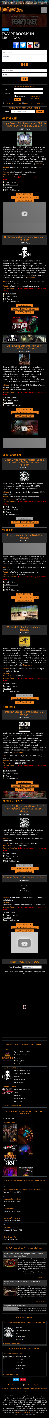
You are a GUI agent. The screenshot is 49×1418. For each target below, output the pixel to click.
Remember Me (20, 96)
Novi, (17, 1333)
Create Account (34, 99)
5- (4, 1224)
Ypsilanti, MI (12, 1192)
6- (4, 1234)
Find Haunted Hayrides (31, 1385)
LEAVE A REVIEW (24, 201)
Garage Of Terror (9, 1087)
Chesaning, (18, 1095)
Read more (39, 164)
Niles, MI (11, 1239)
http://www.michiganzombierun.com (24, 572)
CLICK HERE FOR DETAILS (24, 197)
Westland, (17, 1077)
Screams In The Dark (11, 1227)
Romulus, (17, 1058)
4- (4, 1215)
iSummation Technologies (22, 1412)
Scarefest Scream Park (12, 1199)
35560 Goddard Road (21, 1055)
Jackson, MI (12, 1221)
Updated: (23, 1356)
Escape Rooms (24, 1392)
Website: (6, 172)
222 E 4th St (19, 1359)
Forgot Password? (35, 96)
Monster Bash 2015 (10, 1375)
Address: (6, 167)
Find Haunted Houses (15, 1385)
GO (24, 64)
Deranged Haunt (9, 1049)
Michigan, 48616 (19, 1098)
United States (18, 1064)
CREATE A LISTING (13, 103)
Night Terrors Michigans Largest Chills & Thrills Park (22, 1189)
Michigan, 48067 (21, 1365)
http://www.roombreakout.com (22, 760)
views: (19, 1328)
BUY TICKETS (24, 194)
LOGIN (17, 99)
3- (4, 1205)
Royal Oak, (19, 1362)
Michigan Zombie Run (11, 1344)
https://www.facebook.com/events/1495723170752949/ (24, 905)
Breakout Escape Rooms (12, 1354)
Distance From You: (10, 177)
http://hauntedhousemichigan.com (23, 172)
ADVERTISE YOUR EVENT (35, 103)
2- (4, 1196)
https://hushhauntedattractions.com (24, 286)
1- (4, 1186)
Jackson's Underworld (11, 1218)
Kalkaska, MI (12, 1230)
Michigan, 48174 (19, 1061)
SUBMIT (40, 111)
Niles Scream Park (10, 1237)
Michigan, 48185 (19, 1079)
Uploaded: (22, 1052)
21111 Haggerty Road (23, 1330)
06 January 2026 (8, 1118)
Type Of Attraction (15, 967)
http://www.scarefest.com (20, 390)
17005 (16, 1092)
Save (24, 1379)
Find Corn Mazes (23, 1388)
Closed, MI (12, 1211)
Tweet (6, 29)
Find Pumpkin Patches (9, 1388)
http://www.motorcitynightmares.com (24, 497)
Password (7, 93)
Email (5, 89)
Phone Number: (9, 174)
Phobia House (8, 1208)
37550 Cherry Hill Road (22, 1074)
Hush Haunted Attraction (12, 1068)
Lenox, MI (11, 1201)
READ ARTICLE (40, 1277)
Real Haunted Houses (38, 1388)
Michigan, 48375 (21, 1336)
